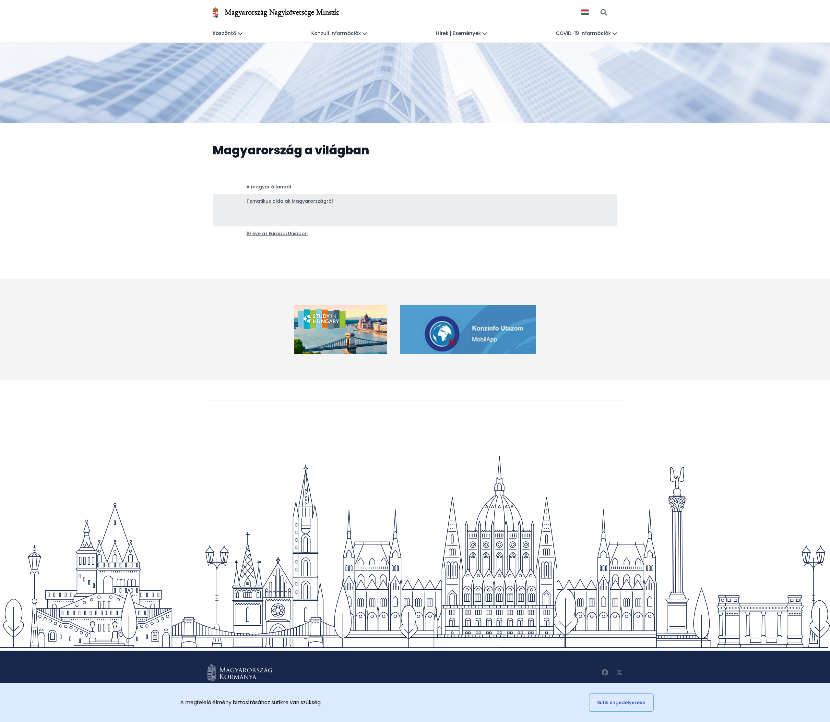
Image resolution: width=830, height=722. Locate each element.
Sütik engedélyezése (621, 702)
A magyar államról (268, 187)
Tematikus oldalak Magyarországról (289, 201)
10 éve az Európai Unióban (277, 233)
